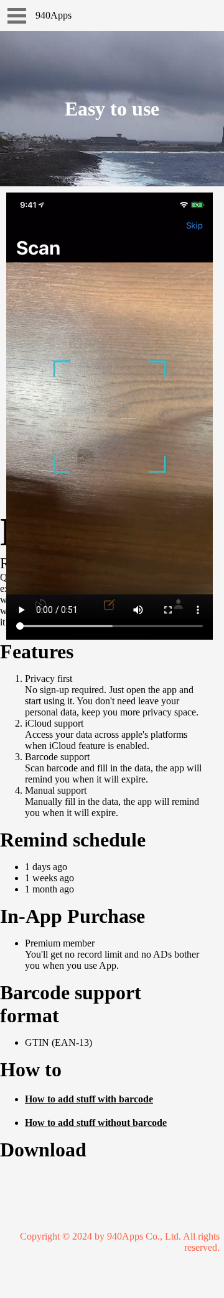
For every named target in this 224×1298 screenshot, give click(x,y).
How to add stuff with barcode (89, 1099)
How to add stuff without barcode (96, 1122)
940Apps (53, 15)
